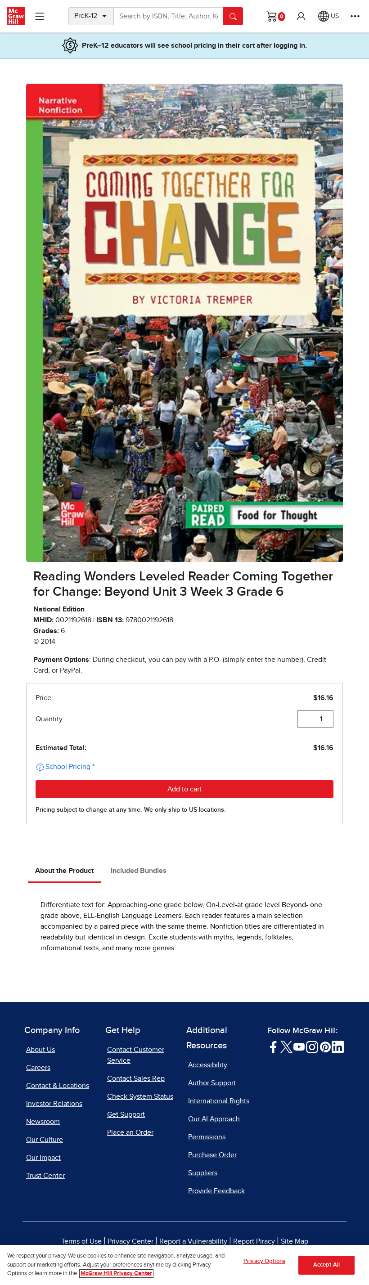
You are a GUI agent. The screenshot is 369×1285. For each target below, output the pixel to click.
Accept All (326, 1265)
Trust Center (45, 1175)
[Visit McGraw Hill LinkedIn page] (338, 1046)
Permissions (206, 1137)
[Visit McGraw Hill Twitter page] (286, 1046)
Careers (38, 1067)
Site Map (294, 1241)
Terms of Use (81, 1241)
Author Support (212, 1083)
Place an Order (130, 1132)
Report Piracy (254, 1241)
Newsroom (43, 1121)
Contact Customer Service (135, 1055)
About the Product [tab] (64, 870)
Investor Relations (54, 1103)
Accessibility (207, 1065)
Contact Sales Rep (136, 1078)
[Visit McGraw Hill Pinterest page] (325, 1046)
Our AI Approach (214, 1119)
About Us (40, 1049)
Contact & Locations (57, 1085)
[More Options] (355, 16)
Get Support (126, 1114)
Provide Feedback (216, 1191)
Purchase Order (212, 1155)
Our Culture (44, 1139)
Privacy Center (130, 1241)
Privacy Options (264, 1261)
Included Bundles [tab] (138, 870)
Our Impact (43, 1157)
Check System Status (140, 1096)
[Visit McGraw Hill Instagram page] (312, 1046)
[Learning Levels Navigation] (39, 16)
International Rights (218, 1101)
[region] (184, 1265)
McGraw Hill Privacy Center (116, 1273)
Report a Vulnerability (193, 1241)
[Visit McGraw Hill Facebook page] (273, 1046)
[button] (301, 16)
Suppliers (202, 1173)
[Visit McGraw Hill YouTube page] (299, 1046)
